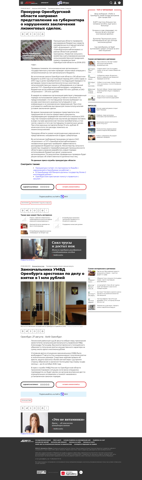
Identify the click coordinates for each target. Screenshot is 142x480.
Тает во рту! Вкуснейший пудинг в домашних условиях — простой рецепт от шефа (108, 273)
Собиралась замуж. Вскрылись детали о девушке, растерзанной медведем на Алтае (107, 77)
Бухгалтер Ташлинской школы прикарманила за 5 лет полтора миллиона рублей (105, 40)
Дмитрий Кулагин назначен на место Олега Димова (39, 225)
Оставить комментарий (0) (71, 187)
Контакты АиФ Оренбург (59, 442)
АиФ (81, 326)
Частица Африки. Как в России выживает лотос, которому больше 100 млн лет (108, 300)
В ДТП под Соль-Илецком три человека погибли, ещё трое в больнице (104, 24)
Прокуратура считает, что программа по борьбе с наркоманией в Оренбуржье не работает (56, 169)
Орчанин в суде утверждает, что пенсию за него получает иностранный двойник (104, 32)
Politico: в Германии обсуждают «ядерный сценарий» (106, 136)
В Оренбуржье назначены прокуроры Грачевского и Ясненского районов (70, 219)
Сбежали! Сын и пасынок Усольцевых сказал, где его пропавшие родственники (109, 279)
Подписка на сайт (99, 440)
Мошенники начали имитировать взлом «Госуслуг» (107, 122)
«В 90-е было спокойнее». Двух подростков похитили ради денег (108, 96)
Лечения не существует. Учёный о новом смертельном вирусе (108, 306)
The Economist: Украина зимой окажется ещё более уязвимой (106, 129)
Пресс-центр (57, 440)
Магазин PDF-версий (42, 442)
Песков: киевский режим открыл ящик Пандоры (107, 109)
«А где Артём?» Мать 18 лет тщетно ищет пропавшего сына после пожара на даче (108, 286)
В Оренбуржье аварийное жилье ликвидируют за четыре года (40, 231)
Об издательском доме (43, 440)
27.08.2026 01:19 (25, 266)
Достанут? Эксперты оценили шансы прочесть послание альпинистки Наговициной (109, 293)
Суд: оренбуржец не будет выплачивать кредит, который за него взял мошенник (104, 48)
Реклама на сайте (75, 442)
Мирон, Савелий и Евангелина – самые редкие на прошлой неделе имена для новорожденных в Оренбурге (36, 220)
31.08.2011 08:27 (25, 8)
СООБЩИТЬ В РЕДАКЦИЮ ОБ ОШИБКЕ (85, 444)
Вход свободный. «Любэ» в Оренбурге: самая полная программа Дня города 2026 (104, 15)
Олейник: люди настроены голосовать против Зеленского (106, 116)
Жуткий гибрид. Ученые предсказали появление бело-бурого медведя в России (109, 90)
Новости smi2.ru (28, 260)
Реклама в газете (89, 442)
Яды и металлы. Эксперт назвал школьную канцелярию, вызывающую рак (107, 63)
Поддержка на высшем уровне (72, 224)
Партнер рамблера (53, 472)
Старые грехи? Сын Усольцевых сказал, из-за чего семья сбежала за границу (108, 70)
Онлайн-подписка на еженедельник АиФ (77, 440)
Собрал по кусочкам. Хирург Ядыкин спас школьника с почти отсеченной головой (109, 84)
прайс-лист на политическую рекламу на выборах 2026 (53, 444)
